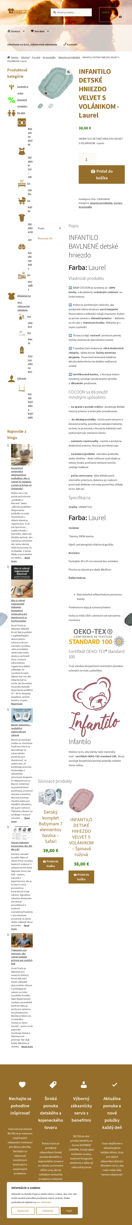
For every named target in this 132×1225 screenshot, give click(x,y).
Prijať (69, 1210)
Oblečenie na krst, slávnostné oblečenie (32, 44)
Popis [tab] (41, 228)
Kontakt (72, 44)
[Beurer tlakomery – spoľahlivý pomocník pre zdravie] (22, 715)
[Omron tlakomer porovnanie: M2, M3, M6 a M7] (22, 833)
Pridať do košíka (104, 175)
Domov (15, 31)
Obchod (25, 57)
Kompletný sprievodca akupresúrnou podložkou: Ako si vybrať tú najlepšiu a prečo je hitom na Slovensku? (21, 478)
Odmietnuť (47, 1210)
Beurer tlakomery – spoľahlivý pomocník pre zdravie (21, 729)
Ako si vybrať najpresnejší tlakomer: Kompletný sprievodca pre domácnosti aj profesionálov (19, 610)
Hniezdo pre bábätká (69, 57)
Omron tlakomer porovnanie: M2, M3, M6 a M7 (21, 846)
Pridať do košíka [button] (53, 864)
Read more (17, 703)
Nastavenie (23, 1210)
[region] (44, 1200)
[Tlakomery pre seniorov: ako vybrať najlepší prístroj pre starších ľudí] (22, 940)
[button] (68, 72)
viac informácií (43, 1202)
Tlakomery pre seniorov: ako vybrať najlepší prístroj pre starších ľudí (21, 957)
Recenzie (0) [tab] (45, 238)
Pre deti (39, 31)
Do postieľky (49, 57)
